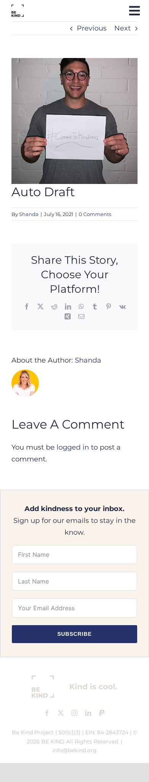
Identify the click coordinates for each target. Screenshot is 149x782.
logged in (73, 447)
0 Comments (95, 214)
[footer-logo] (74, 679)
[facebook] (47, 713)
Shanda (29, 214)
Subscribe (74, 634)
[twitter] (61, 713)
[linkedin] (88, 713)
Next (122, 28)
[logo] (17, 8)
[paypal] (102, 713)
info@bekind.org (74, 750)
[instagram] (74, 713)
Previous (92, 28)
